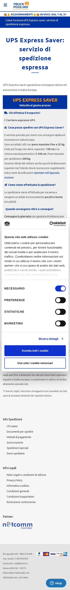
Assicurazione (15, 442)
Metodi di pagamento (19, 437)
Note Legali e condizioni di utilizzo (26, 474)
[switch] (60, 300)
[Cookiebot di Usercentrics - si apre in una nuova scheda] (50, 223)
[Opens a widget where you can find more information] (56, 583)
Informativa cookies (18, 485)
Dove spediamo (16, 453)
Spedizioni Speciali (17, 447)
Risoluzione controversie (21, 502)
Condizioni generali (18, 491)
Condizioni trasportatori (20, 496)
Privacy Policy (14, 480)
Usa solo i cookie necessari (35, 363)
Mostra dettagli (49, 338)
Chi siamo (12, 426)
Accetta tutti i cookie (35, 350)
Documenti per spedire (20, 431)
